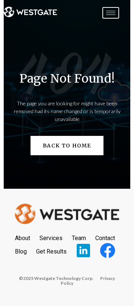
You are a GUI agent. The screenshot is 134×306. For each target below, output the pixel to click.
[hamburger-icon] (110, 13)
